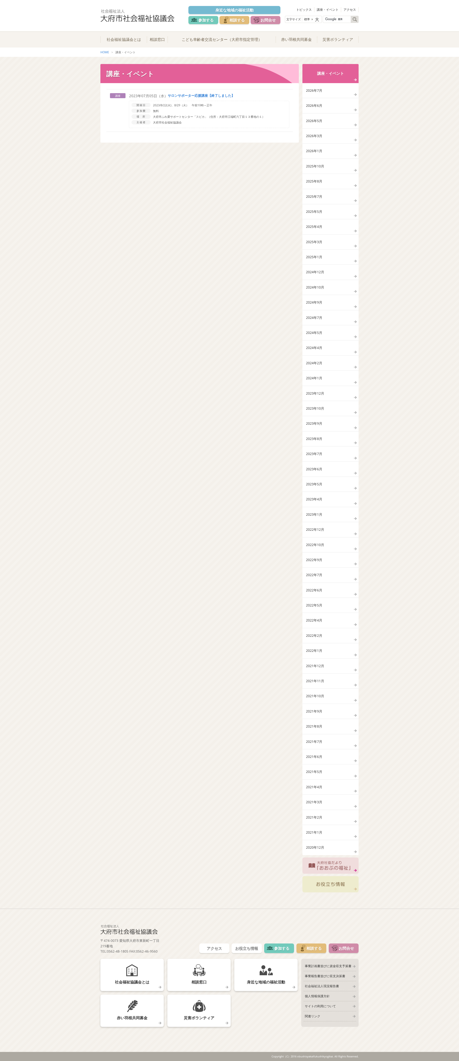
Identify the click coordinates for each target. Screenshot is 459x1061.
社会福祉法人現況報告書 (322, 986)
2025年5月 (314, 211)
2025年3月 (314, 242)
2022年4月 (314, 620)
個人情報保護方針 (317, 996)
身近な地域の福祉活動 (234, 10)
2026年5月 (314, 120)
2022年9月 (314, 559)
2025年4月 (314, 226)
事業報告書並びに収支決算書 (325, 976)
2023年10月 (315, 408)
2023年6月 (314, 469)
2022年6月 (314, 590)
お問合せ (268, 20)
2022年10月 (315, 544)
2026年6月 (314, 105)
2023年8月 (314, 438)
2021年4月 (314, 787)
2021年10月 (315, 696)
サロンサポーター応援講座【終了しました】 (201, 95)
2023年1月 (314, 514)
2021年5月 (314, 771)
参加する (206, 20)
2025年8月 (314, 181)
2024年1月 (314, 378)
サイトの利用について (320, 1006)
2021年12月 (315, 666)
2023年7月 (314, 453)
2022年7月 (314, 575)
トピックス (304, 9)
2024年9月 (314, 302)
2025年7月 (314, 196)
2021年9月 (314, 711)
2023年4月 (314, 499)
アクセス (350, 9)
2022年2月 (314, 635)
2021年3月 (314, 802)
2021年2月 (314, 817)
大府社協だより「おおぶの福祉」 (330, 865)
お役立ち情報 (330, 884)
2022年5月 (314, 605)
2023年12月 (315, 393)
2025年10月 (315, 166)
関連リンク (312, 1016)
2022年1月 (314, 650)
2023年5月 (314, 484)
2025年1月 (314, 257)
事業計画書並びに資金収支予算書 (328, 966)
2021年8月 (314, 726)
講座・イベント (328, 9)
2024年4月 (314, 347)
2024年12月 (315, 272)
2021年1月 (314, 832)
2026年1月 (314, 151)
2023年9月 (314, 423)
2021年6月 (314, 756)
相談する (237, 20)
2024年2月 (314, 363)
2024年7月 (314, 317)
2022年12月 (315, 529)
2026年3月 (314, 136)
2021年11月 (315, 681)
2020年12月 (315, 847)
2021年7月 (314, 741)
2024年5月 (314, 332)
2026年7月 (314, 90)
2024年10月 (315, 287)
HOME (104, 52)
